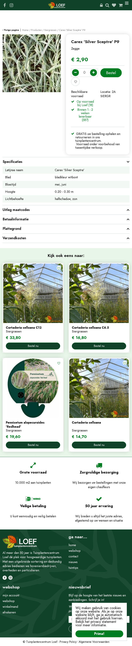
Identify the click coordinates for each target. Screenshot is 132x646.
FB (5, 5)
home (72, 545)
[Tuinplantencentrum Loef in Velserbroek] (56, 5)
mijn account (11, 595)
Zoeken (107, 5)
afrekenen (9, 612)
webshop (75, 551)
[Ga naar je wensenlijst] (115, 5)
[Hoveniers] (101, 5)
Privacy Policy (67, 642)
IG (11, 5)
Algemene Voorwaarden (94, 642)
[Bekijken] (121, 5)
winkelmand (10, 606)
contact (73, 556)
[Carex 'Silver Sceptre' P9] (32, 63)
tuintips (73, 568)
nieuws (73, 562)
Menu (127, 5)
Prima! (99, 633)
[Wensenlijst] (114, 5)
